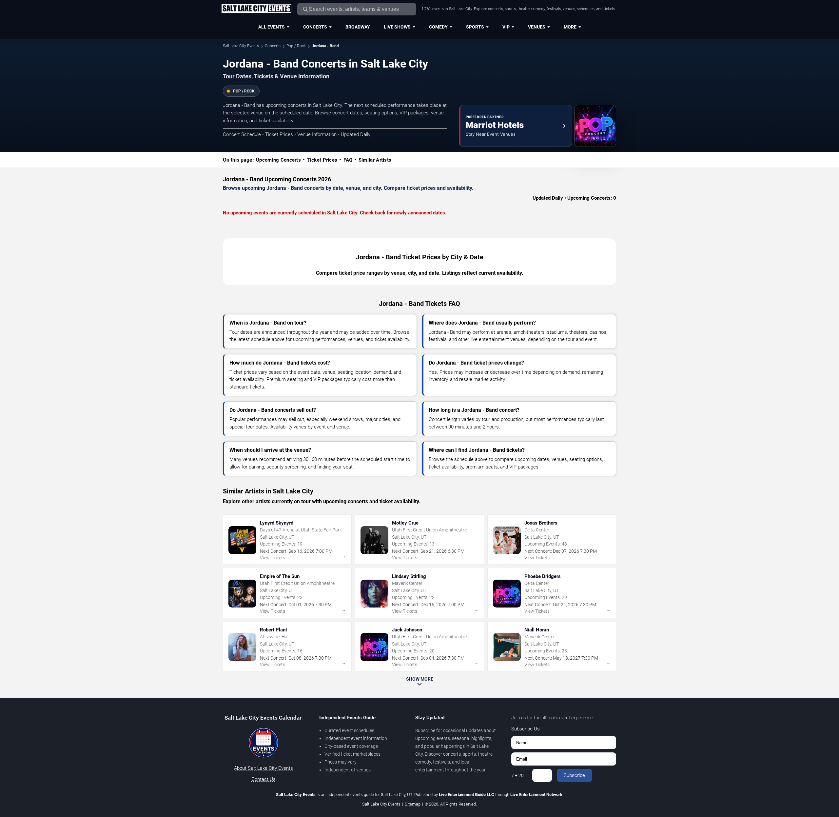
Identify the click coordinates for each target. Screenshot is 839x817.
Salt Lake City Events (241, 46)
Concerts (315, 27)
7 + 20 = (519, 775)
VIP (506, 27)
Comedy (438, 27)
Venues (536, 27)
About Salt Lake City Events (263, 768)
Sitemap (412, 804)
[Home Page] (256, 9)
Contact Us (263, 779)
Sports (475, 27)
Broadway (357, 27)
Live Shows (397, 27)
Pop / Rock (296, 46)
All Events (271, 27)
